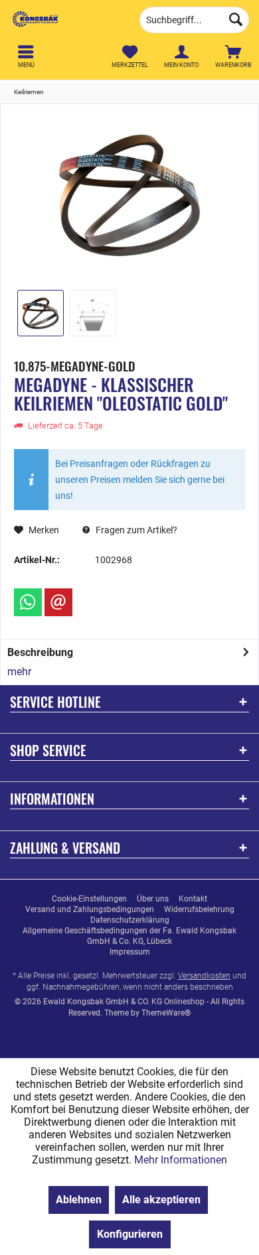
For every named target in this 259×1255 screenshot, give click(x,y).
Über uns (153, 898)
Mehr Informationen (180, 1160)
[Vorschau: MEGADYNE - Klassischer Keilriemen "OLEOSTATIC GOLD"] (40, 313)
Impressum (130, 952)
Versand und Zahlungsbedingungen (89, 909)
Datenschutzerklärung (129, 920)
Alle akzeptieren (161, 1199)
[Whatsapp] (28, 602)
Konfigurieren (130, 1234)
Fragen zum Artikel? (135, 530)
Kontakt (193, 898)
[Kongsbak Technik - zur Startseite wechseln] (65, 20)
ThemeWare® (166, 1013)
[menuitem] (233, 56)
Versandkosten (204, 975)
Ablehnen (79, 1199)
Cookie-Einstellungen (89, 898)
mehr (19, 671)
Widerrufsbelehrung (199, 909)
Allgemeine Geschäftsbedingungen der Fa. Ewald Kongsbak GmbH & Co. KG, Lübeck (129, 936)
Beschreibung (40, 652)
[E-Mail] (58, 602)
